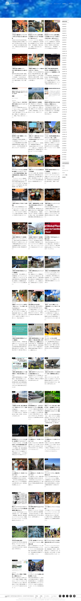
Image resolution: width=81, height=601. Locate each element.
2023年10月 (64, 73)
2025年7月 (64, 40)
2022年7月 (64, 82)
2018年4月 (64, 145)
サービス (50, 3)
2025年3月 (64, 46)
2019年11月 (64, 109)
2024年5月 (64, 64)
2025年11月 (64, 35)
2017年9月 (64, 152)
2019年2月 (64, 127)
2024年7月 (64, 60)
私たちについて (72, 3)
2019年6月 (64, 118)
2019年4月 (64, 123)
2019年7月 (64, 116)
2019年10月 (64, 111)
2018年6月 (64, 141)
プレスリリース (65, 170)
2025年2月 (64, 49)
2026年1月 (64, 33)
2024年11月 (64, 53)
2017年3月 (64, 156)
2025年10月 (64, 37)
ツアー (44, 3)
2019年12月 (64, 107)
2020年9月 (64, 98)
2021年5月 (64, 94)
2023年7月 (64, 78)
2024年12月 (64, 51)
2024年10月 (64, 55)
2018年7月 (64, 138)
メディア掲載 (64, 174)
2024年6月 (64, 62)
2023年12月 (64, 69)
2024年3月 (64, 67)
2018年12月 (64, 132)
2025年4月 (64, 44)
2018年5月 (64, 143)
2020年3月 (64, 105)
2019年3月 (64, 125)
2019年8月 (64, 114)
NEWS (63, 165)
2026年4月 (64, 26)
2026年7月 (64, 24)
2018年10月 (64, 136)
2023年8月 (64, 76)
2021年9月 (64, 91)
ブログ (63, 172)
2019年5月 (64, 120)
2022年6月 (64, 85)
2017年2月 (64, 159)
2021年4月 (64, 96)
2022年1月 (64, 87)
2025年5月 (64, 42)
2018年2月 (64, 147)
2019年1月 (64, 129)
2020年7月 (64, 102)
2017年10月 (64, 150)
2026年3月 (64, 28)
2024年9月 (64, 58)
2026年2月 (64, 31)
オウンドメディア (57, 3)
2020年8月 (64, 100)
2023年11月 (64, 71)
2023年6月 (64, 80)
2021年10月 (64, 89)
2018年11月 (64, 134)
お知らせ (39, 3)
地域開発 (64, 3)
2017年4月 (64, 154)
